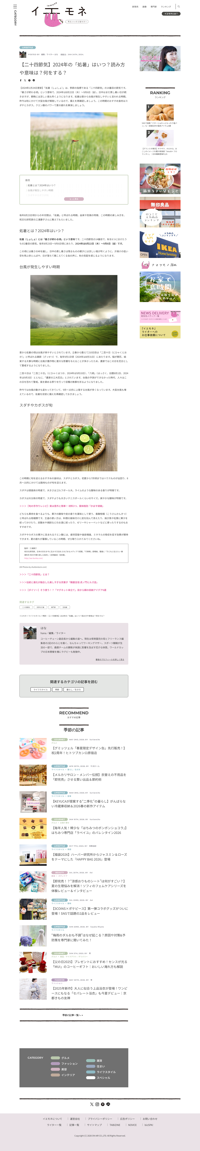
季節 (57, 689)
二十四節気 (26, 607)
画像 (144, 7)
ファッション (69, 1063)
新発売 (135, 7)
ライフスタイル (40, 689)
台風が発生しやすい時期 (39, 190)
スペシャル (103, 1077)
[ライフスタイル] (73, 47)
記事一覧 (74, 1125)
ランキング (166, 7)
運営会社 (75, 1118)
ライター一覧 (54, 1125)
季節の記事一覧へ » (72, 1015)
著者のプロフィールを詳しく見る (110, 659)
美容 (64, 1069)
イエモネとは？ (171, 13)
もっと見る (74, 199)
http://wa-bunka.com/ (33, 558)
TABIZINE (115, 1125)
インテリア (68, 1074)
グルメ (65, 1057)
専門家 (154, 7)
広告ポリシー (127, 1118)
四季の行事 (40, 607)
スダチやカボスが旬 (37, 195)
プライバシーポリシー (100, 1118)
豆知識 (65, 607)
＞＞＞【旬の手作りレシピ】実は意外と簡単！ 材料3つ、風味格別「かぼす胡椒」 (61, 506)
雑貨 (99, 1060)
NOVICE (132, 1125)
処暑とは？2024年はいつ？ (41, 185)
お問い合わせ (150, 1118)
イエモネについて (52, 1118)
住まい (101, 1066)
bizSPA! (149, 1125)
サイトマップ (94, 1125)
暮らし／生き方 (74, 689)
